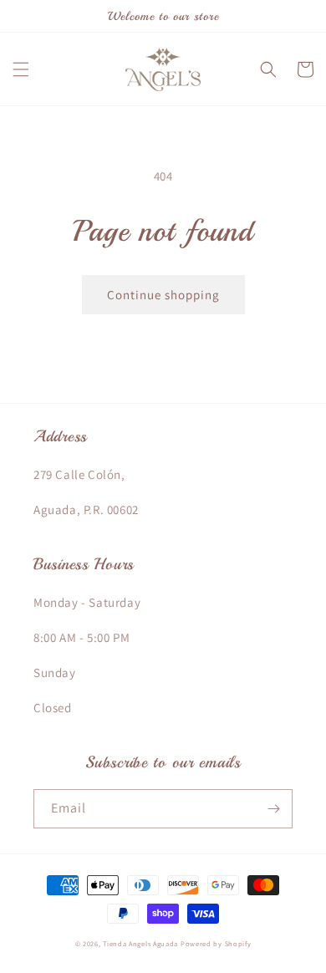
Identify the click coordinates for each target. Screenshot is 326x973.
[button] (21, 69)
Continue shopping (163, 295)
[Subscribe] (273, 808)
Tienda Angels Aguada (140, 943)
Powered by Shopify (216, 943)
